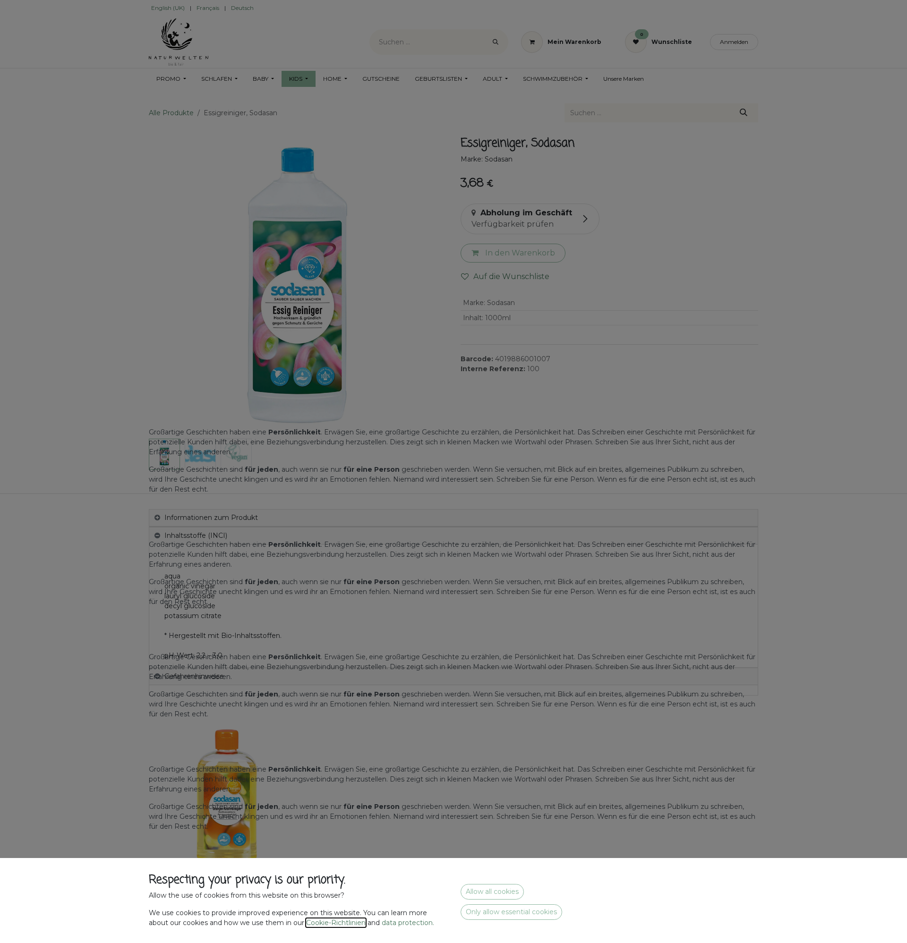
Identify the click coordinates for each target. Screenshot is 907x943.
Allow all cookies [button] (492, 891)
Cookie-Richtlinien (336, 922)
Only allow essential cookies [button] (511, 912)
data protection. (409, 922)
